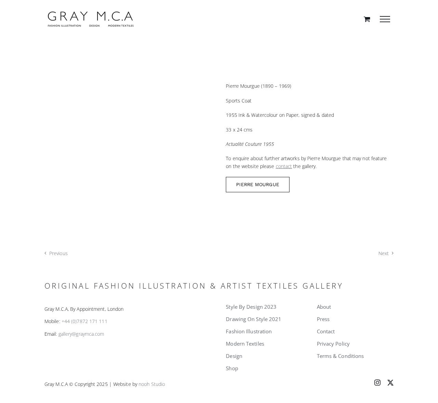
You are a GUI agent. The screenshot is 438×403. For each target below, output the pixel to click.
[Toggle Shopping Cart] (367, 19)
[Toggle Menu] (385, 19)
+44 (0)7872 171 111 (84, 321)
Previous (58, 253)
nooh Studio (152, 384)
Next (383, 253)
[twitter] (390, 382)
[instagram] (377, 382)
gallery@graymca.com (81, 334)
